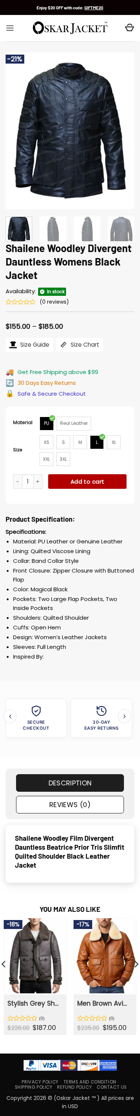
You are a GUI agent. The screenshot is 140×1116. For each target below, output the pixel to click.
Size (17, 449)
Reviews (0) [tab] (70, 804)
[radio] (46, 423)
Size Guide (34, 345)
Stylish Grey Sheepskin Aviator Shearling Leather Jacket (34, 1003)
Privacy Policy (40, 1082)
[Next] (122, 131)
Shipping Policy (34, 1087)
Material (22, 422)
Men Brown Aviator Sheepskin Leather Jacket (104, 1003)
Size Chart (84, 345)
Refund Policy (74, 1087)
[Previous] (17, 131)
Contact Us (112, 1087)
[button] (10, 28)
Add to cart (88, 481)
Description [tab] (70, 783)
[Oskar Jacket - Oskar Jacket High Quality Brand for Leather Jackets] (70, 28)
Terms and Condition (89, 1082)
